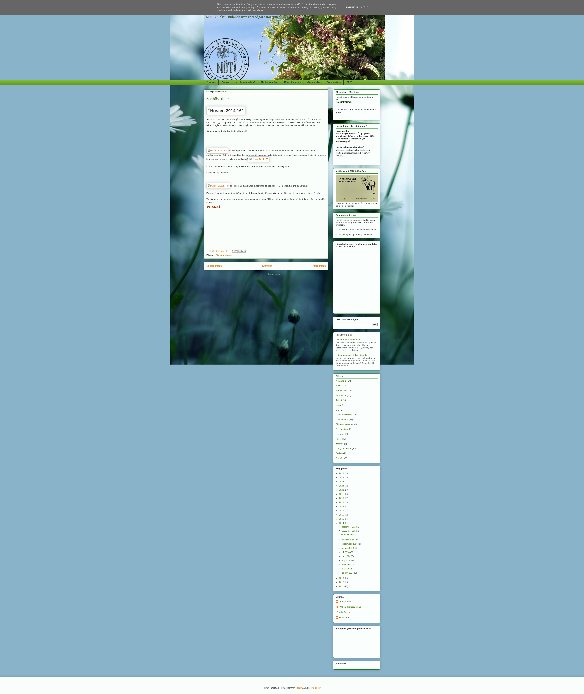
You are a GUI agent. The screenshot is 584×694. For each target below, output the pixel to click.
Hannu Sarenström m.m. (349, 339)
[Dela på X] (238, 251)
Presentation (342, 429)
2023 (341, 486)
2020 (341, 498)
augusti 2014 (348, 548)
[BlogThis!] (236, 251)
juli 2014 (346, 552)
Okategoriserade (224, 255)
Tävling (339, 453)
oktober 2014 (348, 539)
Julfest (339, 400)
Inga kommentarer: (218, 251)
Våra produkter (314, 82)
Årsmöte (340, 458)
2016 (341, 515)
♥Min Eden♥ (344, 612)
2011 (341, 586)
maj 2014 (346, 560)
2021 (341, 494)
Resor (338, 439)
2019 (341, 502)
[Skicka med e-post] (233, 251)
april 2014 (347, 564)
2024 (341, 481)
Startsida (211, 82)
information (341, 395)
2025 (341, 477)
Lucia (338, 405)
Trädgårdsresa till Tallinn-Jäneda (351, 355)
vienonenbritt (345, 617)
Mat (337, 410)
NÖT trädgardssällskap (350, 607)
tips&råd (340, 443)
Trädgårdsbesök (343, 448)
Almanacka (341, 381)
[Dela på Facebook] (241, 251)
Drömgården (345, 601)
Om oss (225, 82)
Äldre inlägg (319, 265)
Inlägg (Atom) (274, 274)
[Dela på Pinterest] (244, 251)
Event (338, 385)
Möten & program (292, 82)
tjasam (299, 688)
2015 (341, 519)
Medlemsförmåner (269, 82)
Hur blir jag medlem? (245, 82)
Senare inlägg (214, 265)
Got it (364, 7)
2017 (341, 510)
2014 (341, 523)
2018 (341, 506)
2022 (341, 490)
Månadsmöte (342, 419)
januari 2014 (348, 573)
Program (340, 434)
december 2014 (349, 527)
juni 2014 (346, 556)
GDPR (349, 82)
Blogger (316, 688)
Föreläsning (341, 390)
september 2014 (350, 544)
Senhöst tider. (218, 98)
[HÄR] (345, 234)
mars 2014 (347, 568)
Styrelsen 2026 (334, 82)
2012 (341, 582)
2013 (341, 578)
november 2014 (349, 531)
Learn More (351, 7)
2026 (341, 473)
